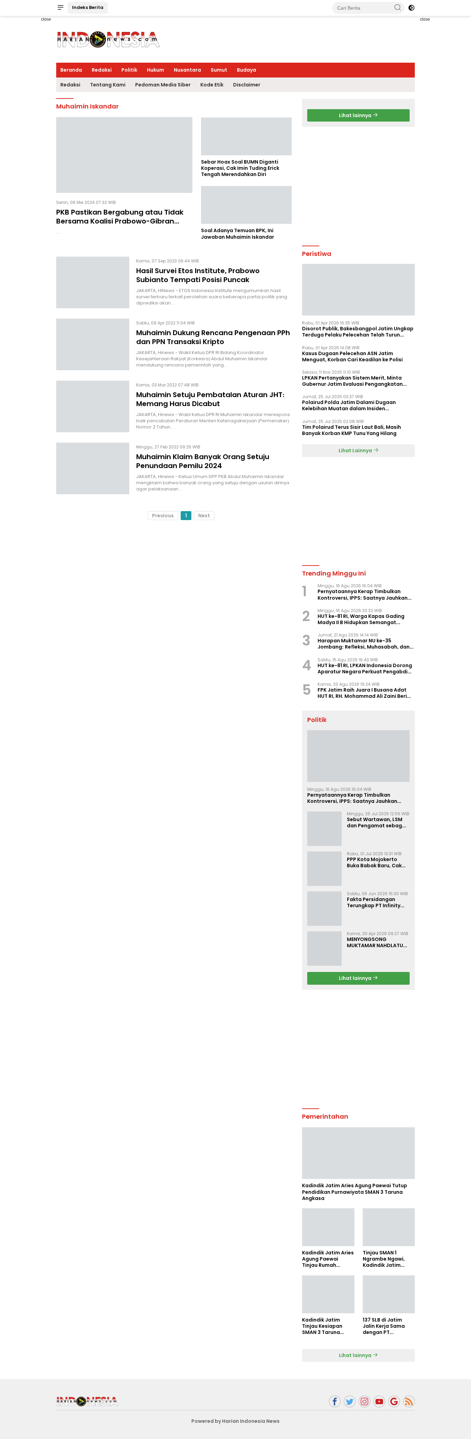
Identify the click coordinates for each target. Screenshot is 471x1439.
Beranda (71, 69)
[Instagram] (364, 1402)
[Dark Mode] (411, 8)
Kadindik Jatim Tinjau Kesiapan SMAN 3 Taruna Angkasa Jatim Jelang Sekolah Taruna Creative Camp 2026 (322, 1326)
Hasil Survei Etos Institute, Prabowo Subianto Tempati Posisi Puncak (198, 275)
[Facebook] (335, 1402)
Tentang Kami (108, 84)
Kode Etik (211, 84)
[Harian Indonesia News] (87, 1401)
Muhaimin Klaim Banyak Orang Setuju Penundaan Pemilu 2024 (202, 461)
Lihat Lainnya (356, 450)
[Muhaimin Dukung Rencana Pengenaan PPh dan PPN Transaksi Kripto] (92, 344)
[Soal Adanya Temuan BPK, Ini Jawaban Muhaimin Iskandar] (246, 205)
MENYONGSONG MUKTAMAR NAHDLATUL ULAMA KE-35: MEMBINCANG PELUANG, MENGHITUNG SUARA (376, 942)
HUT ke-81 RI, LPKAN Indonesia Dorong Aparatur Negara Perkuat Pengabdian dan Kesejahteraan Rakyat (366, 668)
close (46, 19)
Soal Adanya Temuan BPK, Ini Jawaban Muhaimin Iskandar (237, 233)
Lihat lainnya (355, 115)
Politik (129, 69)
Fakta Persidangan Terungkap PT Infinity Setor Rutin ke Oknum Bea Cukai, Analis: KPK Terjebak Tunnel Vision (375, 902)
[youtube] (379, 1402)
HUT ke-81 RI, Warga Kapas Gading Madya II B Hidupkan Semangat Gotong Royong (361, 619)
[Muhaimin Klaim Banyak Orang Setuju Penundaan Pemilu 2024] (92, 468)
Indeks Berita (87, 7)
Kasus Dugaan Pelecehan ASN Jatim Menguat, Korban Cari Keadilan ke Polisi (352, 356)
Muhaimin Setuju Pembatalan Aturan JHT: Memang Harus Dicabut (210, 399)
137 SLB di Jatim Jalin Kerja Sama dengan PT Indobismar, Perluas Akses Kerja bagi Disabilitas (388, 1326)
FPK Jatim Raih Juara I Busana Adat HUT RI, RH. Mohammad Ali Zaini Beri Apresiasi (362, 693)
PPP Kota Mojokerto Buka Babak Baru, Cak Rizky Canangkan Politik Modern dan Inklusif (377, 862)
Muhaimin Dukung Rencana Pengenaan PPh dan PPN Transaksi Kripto (213, 337)
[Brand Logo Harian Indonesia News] (108, 38)
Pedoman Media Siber (163, 84)
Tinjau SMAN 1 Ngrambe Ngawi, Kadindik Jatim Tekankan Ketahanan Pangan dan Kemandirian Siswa (387, 1259)
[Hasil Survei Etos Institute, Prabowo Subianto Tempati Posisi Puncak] (92, 282)
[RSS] (409, 1402)
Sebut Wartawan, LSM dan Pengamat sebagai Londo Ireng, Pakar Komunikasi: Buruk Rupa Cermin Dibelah (377, 822)
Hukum (155, 69)
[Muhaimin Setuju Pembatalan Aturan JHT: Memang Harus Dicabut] (92, 406)
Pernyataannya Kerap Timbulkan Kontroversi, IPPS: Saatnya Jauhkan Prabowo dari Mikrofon (363, 594)
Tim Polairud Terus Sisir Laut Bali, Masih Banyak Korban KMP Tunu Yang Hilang (351, 430)
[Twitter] (349, 1402)
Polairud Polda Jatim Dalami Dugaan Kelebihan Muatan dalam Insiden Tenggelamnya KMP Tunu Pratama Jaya (352, 405)
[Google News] (394, 1402)
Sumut (219, 69)
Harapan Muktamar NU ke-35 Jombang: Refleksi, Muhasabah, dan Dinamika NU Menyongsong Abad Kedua (364, 644)
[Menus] (60, 8)
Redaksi (102, 69)
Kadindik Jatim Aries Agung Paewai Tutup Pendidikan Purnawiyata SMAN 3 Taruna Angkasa (354, 1191)
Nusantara (187, 69)
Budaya (246, 69)
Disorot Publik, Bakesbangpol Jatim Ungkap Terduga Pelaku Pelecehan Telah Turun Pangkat (357, 331)
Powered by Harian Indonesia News (235, 1421)
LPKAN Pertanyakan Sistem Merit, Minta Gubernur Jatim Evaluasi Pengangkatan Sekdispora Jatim (352, 381)
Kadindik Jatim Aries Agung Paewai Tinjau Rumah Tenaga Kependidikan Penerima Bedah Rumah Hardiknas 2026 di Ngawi (328, 1259)
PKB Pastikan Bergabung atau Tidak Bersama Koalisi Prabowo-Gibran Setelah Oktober (119, 221)
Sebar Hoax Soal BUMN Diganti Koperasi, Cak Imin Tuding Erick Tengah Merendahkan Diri (240, 167)
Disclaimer (246, 84)
